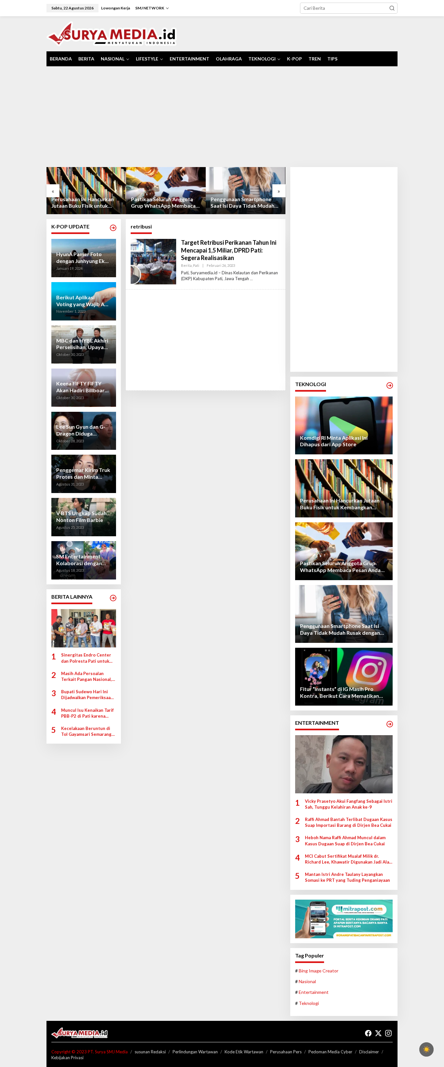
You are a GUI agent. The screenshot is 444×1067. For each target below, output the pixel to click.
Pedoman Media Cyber (330, 1051)
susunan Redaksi (150, 1051)
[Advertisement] (222, 116)
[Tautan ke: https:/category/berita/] (113, 598)
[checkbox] (426, 1049)
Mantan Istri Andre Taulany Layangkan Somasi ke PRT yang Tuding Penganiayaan (347, 877)
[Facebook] (368, 1033)
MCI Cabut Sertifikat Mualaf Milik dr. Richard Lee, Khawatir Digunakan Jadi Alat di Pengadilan (348, 859)
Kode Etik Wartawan (244, 1051)
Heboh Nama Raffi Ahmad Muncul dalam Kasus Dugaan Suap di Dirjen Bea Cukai (345, 840)
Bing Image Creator (318, 970)
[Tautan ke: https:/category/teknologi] (390, 385)
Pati (196, 265)
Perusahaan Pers (286, 1051)
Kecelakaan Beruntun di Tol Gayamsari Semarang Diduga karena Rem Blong (87, 731)
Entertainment (314, 992)
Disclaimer (369, 1051)
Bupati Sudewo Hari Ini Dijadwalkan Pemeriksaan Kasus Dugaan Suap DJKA (87, 695)
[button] (392, 8)
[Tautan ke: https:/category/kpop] (113, 228)
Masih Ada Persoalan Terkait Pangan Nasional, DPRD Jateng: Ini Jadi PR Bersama (86, 676)
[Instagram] (388, 1033)
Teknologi (309, 1003)
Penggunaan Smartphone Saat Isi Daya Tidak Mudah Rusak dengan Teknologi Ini (163, 203)
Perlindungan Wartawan (195, 1051)
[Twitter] (378, 1033)
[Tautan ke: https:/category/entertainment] (390, 724)
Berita (186, 265)
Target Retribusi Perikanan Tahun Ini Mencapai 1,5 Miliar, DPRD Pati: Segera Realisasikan (228, 250)
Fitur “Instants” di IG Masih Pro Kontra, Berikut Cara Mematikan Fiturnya (242, 203)
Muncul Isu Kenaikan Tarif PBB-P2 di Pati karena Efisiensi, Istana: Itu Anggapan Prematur (87, 713)
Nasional (307, 981)
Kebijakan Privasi (67, 1057)
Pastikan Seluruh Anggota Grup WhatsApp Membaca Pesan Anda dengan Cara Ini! (85, 203)
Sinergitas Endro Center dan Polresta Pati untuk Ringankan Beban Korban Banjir (86, 658)
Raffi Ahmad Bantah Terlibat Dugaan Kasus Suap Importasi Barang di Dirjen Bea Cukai (348, 822)
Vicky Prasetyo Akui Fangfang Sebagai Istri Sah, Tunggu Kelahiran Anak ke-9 (348, 804)
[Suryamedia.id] (111, 33)
